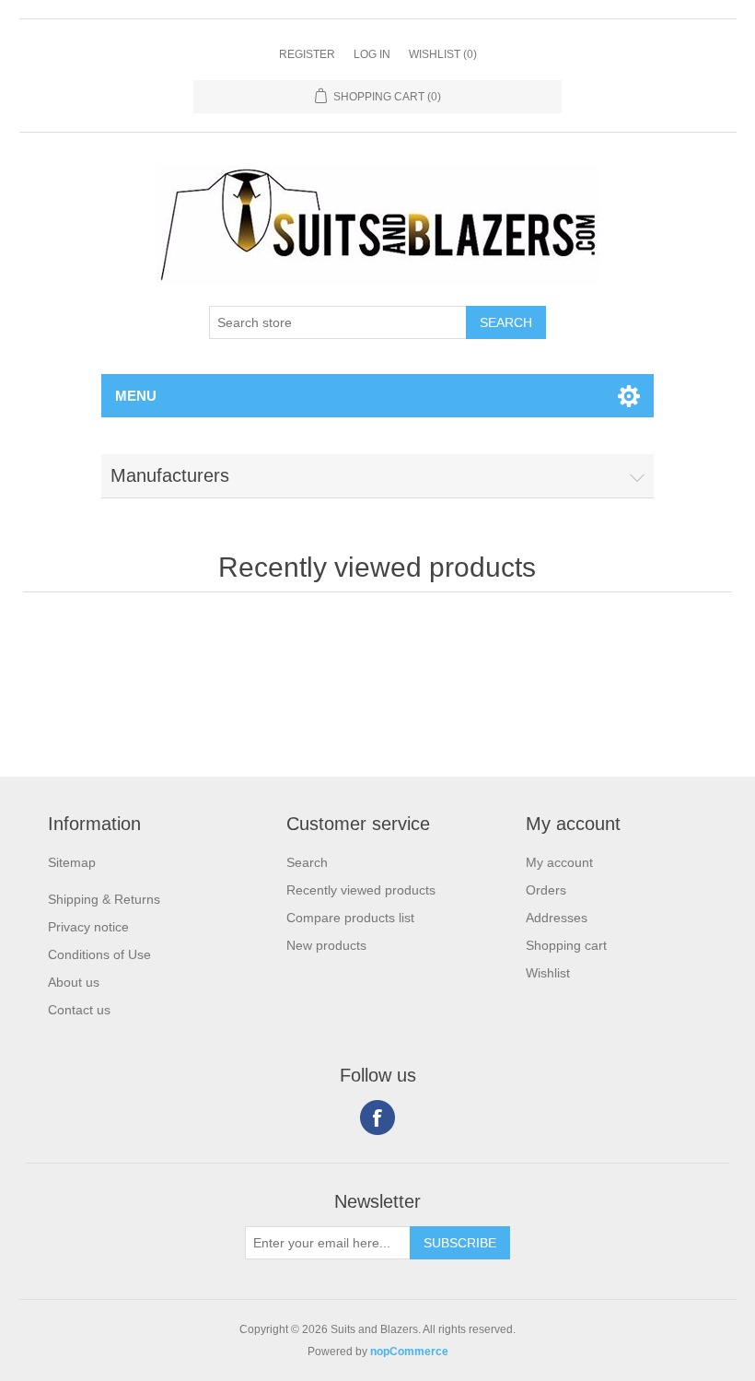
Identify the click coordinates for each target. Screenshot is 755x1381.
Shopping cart (566, 945)
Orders (546, 890)
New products (326, 945)
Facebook (377, 1117)
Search (307, 862)
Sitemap (72, 862)
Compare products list (350, 917)
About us (73, 982)
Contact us (79, 1009)
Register (307, 54)
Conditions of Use (99, 954)
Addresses (556, 917)
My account (559, 862)
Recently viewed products (361, 890)
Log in (372, 54)
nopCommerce (409, 1351)
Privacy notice (88, 926)
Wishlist (548, 973)
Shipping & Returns (104, 899)
